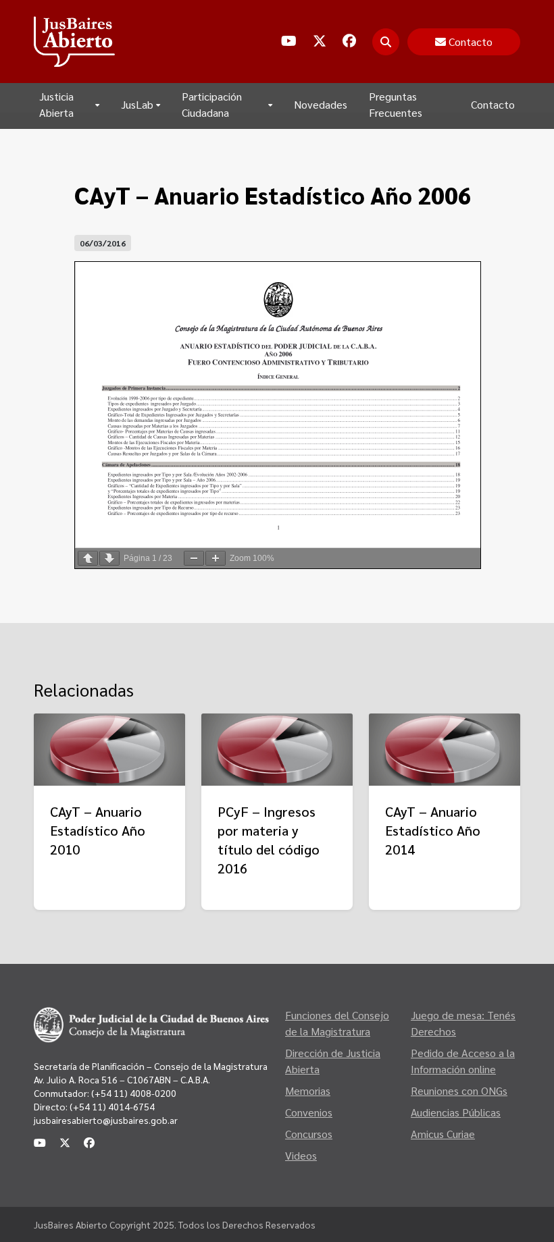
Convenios (308, 1112)
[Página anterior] (88, 558)
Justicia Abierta (56, 104)
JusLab (137, 104)
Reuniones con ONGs (459, 1090)
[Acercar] (215, 558)
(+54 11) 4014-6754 (112, 1106)
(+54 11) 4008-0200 (132, 1093)
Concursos (308, 1134)
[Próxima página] (109, 558)
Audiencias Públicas (456, 1112)
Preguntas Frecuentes (395, 104)
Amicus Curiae (443, 1134)
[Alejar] (194, 558)
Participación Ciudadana (212, 104)
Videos (301, 1155)
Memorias (307, 1090)
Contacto (493, 104)
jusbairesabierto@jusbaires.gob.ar (106, 1120)
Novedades (320, 104)
